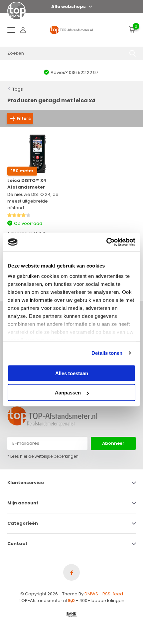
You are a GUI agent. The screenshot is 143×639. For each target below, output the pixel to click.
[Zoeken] (132, 53)
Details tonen (106, 353)
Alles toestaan (71, 373)
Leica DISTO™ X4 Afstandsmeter (27, 183)
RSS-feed (112, 594)
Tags (17, 89)
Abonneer (113, 443)
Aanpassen (68, 392)
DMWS (91, 594)
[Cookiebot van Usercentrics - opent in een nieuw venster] (106, 242)
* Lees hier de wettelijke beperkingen (42, 456)
